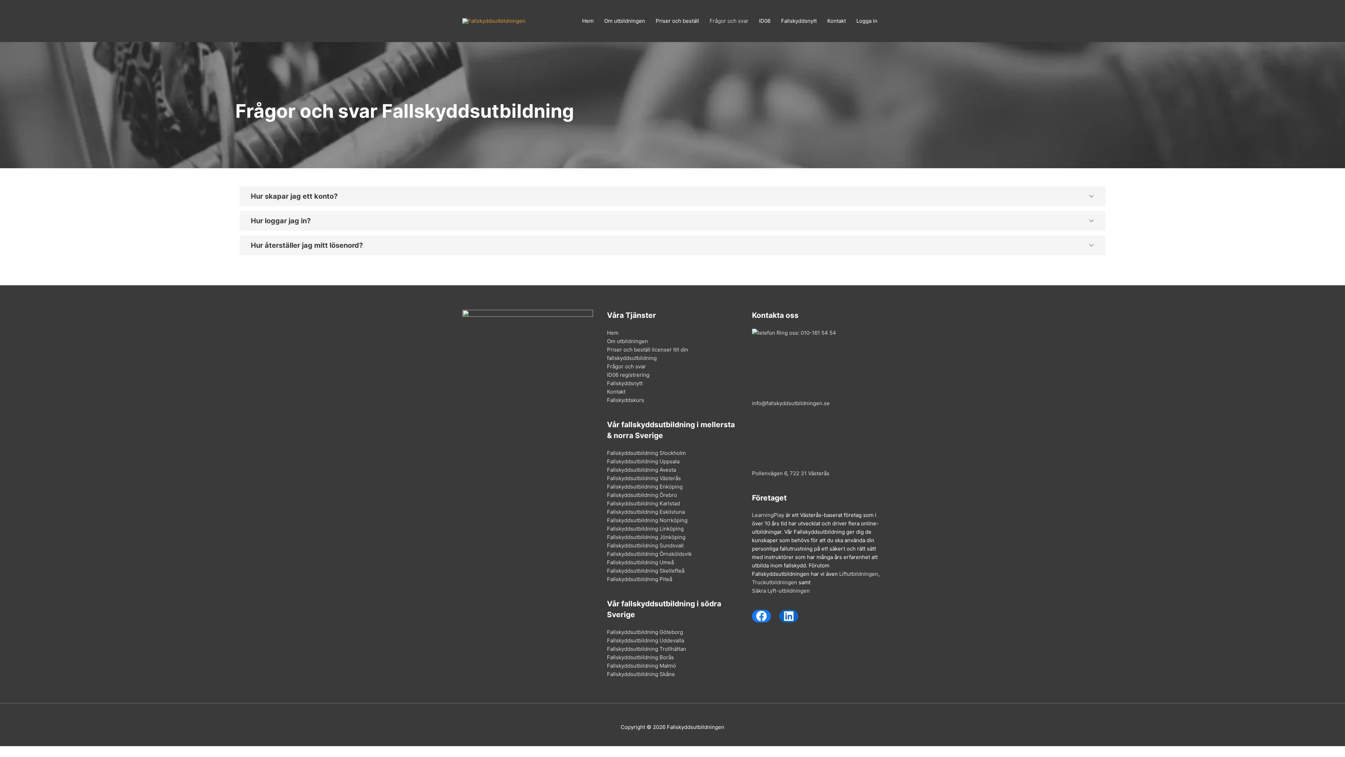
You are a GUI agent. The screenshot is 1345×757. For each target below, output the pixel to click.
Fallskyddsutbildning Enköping (645, 486)
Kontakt (836, 21)
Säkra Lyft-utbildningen (781, 590)
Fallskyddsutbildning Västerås (644, 478)
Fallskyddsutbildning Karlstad (643, 503)
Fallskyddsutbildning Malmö (641, 665)
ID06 (765, 21)
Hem (588, 21)
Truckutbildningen (774, 582)
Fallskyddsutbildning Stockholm (646, 453)
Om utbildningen (624, 21)
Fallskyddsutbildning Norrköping (647, 520)
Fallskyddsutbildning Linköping (645, 528)
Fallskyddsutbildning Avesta (641, 469)
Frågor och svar (729, 21)
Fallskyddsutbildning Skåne (641, 674)
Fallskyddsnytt (799, 21)
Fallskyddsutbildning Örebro (642, 495)
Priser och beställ (677, 21)
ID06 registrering (628, 374)
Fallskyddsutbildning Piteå (639, 579)
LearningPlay (768, 515)
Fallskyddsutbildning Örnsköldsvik (649, 554)
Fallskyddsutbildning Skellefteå (645, 570)
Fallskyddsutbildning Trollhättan (646, 649)
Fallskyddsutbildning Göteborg (645, 632)
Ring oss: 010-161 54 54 (805, 332)
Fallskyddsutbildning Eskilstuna (646, 512)
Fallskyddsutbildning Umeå (640, 562)
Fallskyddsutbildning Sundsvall (645, 545)
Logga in (866, 21)
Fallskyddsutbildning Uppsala (643, 461)
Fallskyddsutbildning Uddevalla (645, 640)
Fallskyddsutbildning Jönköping (646, 537)
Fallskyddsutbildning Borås (640, 657)
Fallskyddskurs (625, 400)
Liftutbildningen (858, 574)
